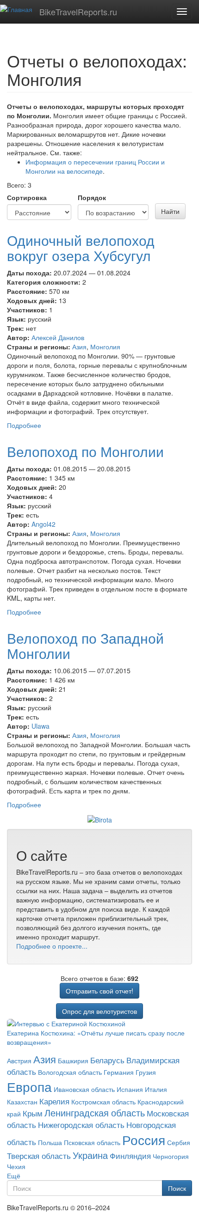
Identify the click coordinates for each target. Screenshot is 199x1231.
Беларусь (107, 1060)
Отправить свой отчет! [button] (99, 990)
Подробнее (24, 425)
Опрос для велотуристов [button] (99, 1011)
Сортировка (27, 197)
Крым (33, 1113)
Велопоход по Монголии (85, 451)
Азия (79, 346)
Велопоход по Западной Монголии (85, 645)
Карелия (54, 1101)
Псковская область (92, 1142)
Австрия (19, 1060)
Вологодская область (70, 1072)
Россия (143, 1139)
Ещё (13, 1175)
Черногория (171, 1156)
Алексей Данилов (57, 337)
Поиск (177, 1188)
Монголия (105, 346)
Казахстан (22, 1101)
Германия (119, 1072)
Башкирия (73, 1060)
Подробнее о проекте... (51, 946)
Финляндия (130, 1155)
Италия (156, 1089)
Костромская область (103, 1101)
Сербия (178, 1142)
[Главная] (16, 9)
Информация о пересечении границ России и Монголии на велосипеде (95, 166)
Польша (50, 1142)
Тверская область (39, 1155)
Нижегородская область (81, 1124)
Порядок (92, 197)
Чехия (16, 1166)
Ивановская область (84, 1089)
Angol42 (43, 524)
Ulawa (40, 726)
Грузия (146, 1072)
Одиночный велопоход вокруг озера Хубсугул (81, 247)
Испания (130, 1089)
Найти (170, 211)
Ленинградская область (94, 1112)
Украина (90, 1155)
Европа (29, 1086)
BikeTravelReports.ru (78, 12)
